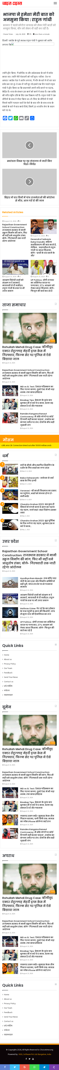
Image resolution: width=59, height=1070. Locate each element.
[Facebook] (26, 1059)
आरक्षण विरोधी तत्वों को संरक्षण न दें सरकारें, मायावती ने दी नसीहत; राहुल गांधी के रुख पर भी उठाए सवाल (13, 285)
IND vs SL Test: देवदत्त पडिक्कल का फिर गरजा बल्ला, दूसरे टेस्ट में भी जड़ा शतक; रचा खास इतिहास (37, 389)
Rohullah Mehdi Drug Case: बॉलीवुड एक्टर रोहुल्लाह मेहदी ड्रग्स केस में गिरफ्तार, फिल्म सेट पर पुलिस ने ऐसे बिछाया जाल (27, 353)
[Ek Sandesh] (12, 3)
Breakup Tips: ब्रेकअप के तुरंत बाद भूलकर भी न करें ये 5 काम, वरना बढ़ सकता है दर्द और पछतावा (36, 403)
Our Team (8, 668)
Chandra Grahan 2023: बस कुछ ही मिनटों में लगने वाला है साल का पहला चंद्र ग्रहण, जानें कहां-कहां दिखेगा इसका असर (38, 508)
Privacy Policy (10, 663)
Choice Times (8, 34)
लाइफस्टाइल (8, 695)
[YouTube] (33, 1059)
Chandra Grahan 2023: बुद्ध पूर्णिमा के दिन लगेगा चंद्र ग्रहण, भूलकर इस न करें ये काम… (37, 523)
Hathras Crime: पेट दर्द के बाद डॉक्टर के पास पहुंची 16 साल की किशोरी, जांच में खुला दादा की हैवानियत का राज (37, 611)
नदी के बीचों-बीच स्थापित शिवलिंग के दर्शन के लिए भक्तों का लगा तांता (37, 466)
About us (8, 659)
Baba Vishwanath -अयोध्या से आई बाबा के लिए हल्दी (37, 479)
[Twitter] (29, 1059)
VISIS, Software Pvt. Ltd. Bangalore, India (34, 1054)
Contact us (8, 681)
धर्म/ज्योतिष (8, 686)
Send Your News (11, 677)
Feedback (8, 672)
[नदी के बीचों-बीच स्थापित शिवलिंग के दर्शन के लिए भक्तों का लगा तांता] (10, 469)
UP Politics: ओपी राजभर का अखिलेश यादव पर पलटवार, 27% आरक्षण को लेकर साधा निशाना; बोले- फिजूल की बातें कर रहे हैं (43, 285)
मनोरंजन (7, 690)
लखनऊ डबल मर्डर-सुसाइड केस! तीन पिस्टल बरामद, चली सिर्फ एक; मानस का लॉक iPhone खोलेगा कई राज (37, 818)
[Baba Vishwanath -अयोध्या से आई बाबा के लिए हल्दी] (10, 482)
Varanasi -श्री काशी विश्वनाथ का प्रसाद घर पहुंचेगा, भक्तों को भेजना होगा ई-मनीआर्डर (38, 493)
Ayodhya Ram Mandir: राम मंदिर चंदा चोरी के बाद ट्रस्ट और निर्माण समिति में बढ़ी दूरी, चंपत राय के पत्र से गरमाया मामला (38, 582)
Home (6, 655)
